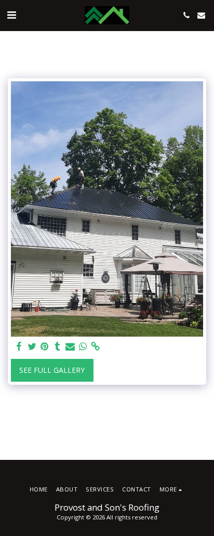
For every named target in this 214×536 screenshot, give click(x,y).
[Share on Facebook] (19, 346)
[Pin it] (44, 346)
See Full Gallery (52, 370)
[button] (11, 14)
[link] (95, 346)
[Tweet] (32, 346)
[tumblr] (57, 346)
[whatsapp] (83, 346)
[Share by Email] (70, 346)
